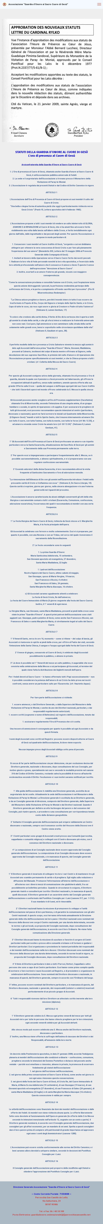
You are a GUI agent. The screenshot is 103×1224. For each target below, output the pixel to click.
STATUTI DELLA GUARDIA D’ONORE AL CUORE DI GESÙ (51, 152)
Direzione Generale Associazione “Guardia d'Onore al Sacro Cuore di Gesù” (51, 1187)
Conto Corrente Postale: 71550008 (52, 1194)
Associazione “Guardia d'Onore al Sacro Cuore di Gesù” (38, 4)
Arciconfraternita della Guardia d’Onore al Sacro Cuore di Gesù (52, 164)
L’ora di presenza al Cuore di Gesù (51, 155)
